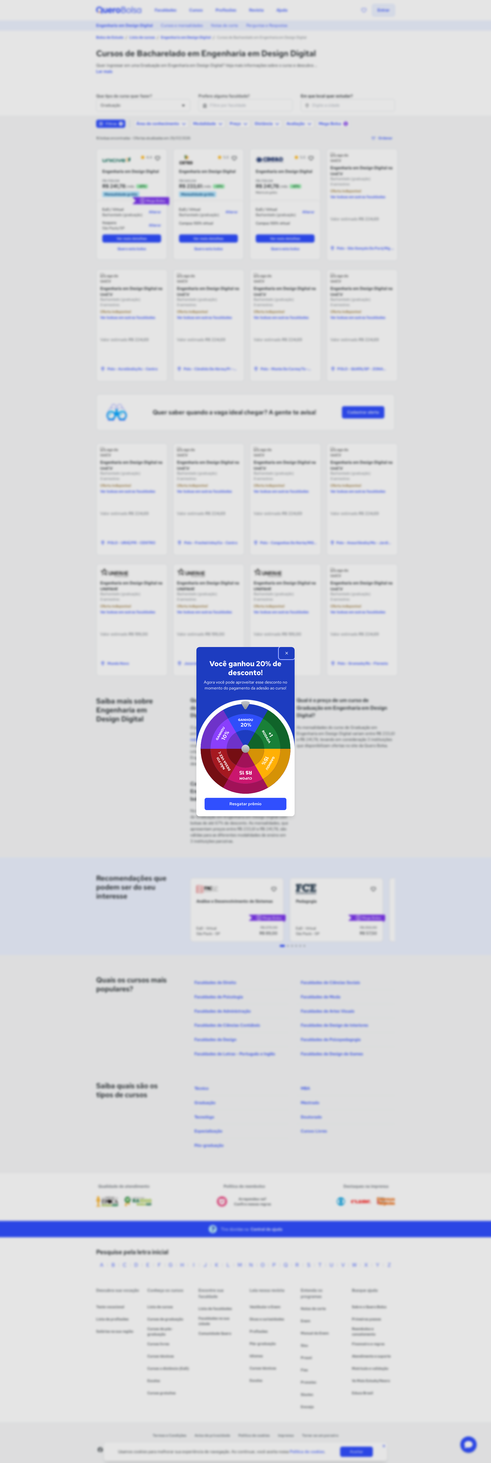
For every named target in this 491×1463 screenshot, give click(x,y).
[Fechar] (287, 653)
